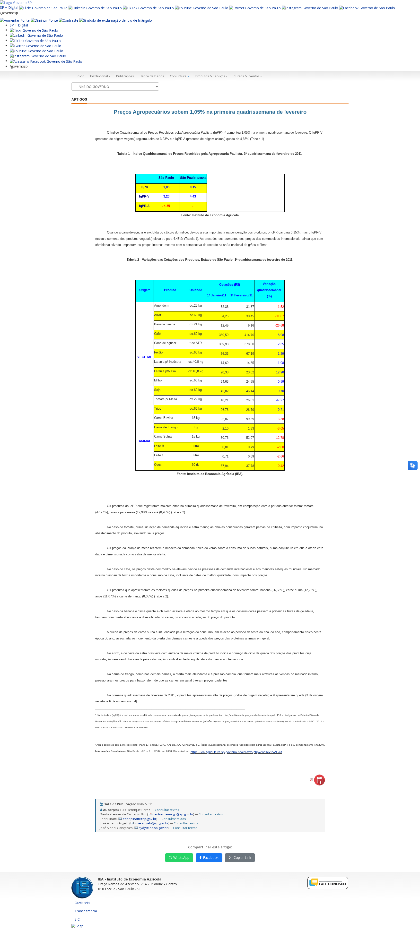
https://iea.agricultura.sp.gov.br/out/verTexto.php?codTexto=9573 (236, 752)
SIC (77, 919)
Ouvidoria (82, 902)
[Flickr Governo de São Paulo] (34, 30)
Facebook (211, 857)
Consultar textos (167, 810)
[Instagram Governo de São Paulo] (310, 7)
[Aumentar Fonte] (15, 20)
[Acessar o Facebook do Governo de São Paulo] (46, 61)
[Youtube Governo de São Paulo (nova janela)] (201, 7)
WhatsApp (181, 857)
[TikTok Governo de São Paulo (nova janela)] (148, 7)
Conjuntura (178, 76)
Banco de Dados (152, 76)
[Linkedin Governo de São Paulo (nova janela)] (95, 7)
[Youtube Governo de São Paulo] (36, 50)
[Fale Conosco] (328, 882)
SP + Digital (9, 7)
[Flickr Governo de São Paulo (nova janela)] (43, 7)
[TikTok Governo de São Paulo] (35, 40)
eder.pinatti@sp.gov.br (139, 819)
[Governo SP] (16, 2)
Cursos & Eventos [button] (247, 76)
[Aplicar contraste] (68, 20)
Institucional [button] (99, 76)
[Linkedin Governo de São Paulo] (36, 35)
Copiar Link (242, 857)
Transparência (86, 911)
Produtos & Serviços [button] (210, 76)
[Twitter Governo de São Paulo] (35, 45)
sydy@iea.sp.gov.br (153, 828)
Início (80, 76)
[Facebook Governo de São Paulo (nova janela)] (367, 7)
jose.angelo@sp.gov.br (151, 823)
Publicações (125, 76)
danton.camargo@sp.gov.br (172, 814)
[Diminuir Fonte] (44, 20)
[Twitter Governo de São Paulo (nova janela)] (255, 7)
